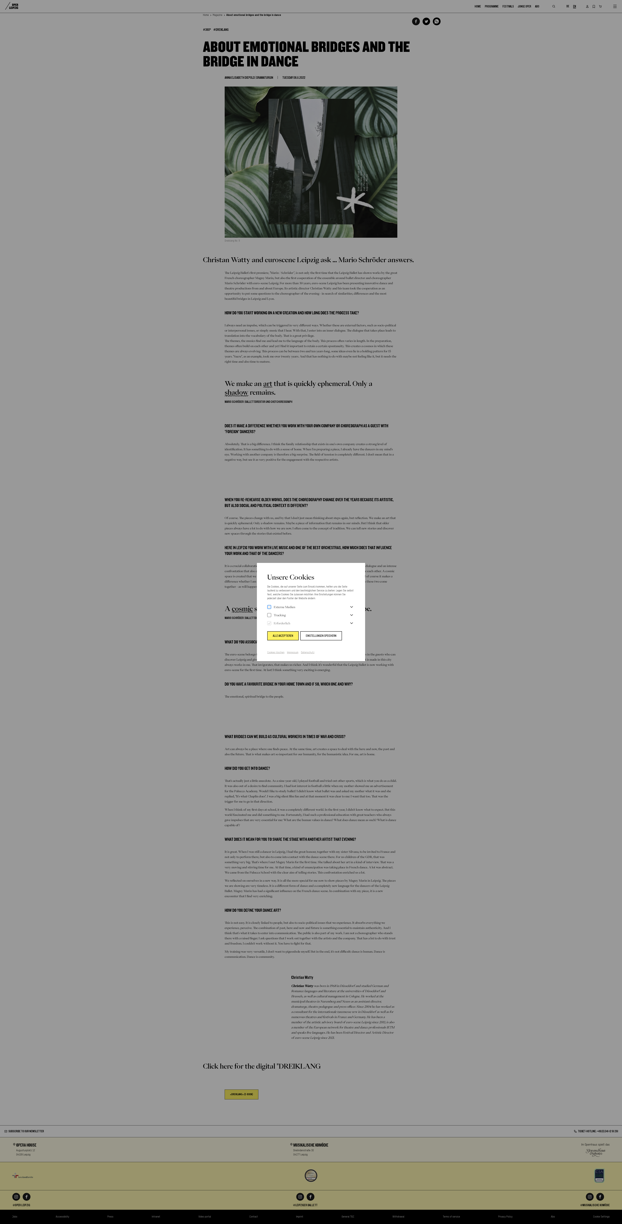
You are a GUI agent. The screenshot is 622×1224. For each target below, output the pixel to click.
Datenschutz (307, 652)
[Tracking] (269, 615)
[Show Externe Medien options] (351, 607)
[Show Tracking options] (351, 615)
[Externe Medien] (269, 607)
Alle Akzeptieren (283, 635)
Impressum (292, 652)
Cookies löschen (275, 652)
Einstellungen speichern (321, 635)
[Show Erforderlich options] (351, 623)
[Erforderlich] (269, 623)
